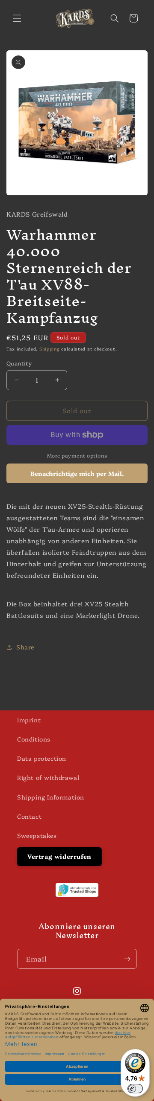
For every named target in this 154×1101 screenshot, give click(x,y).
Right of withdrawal (48, 777)
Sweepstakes (37, 835)
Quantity (19, 363)
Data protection (41, 758)
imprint (29, 720)
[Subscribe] (127, 959)
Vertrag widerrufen (59, 856)
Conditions (33, 739)
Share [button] (25, 647)
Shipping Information (50, 797)
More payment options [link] (77, 455)
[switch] (135, 1088)
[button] (17, 18)
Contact (29, 816)
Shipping (49, 349)
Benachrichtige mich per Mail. (77, 473)
